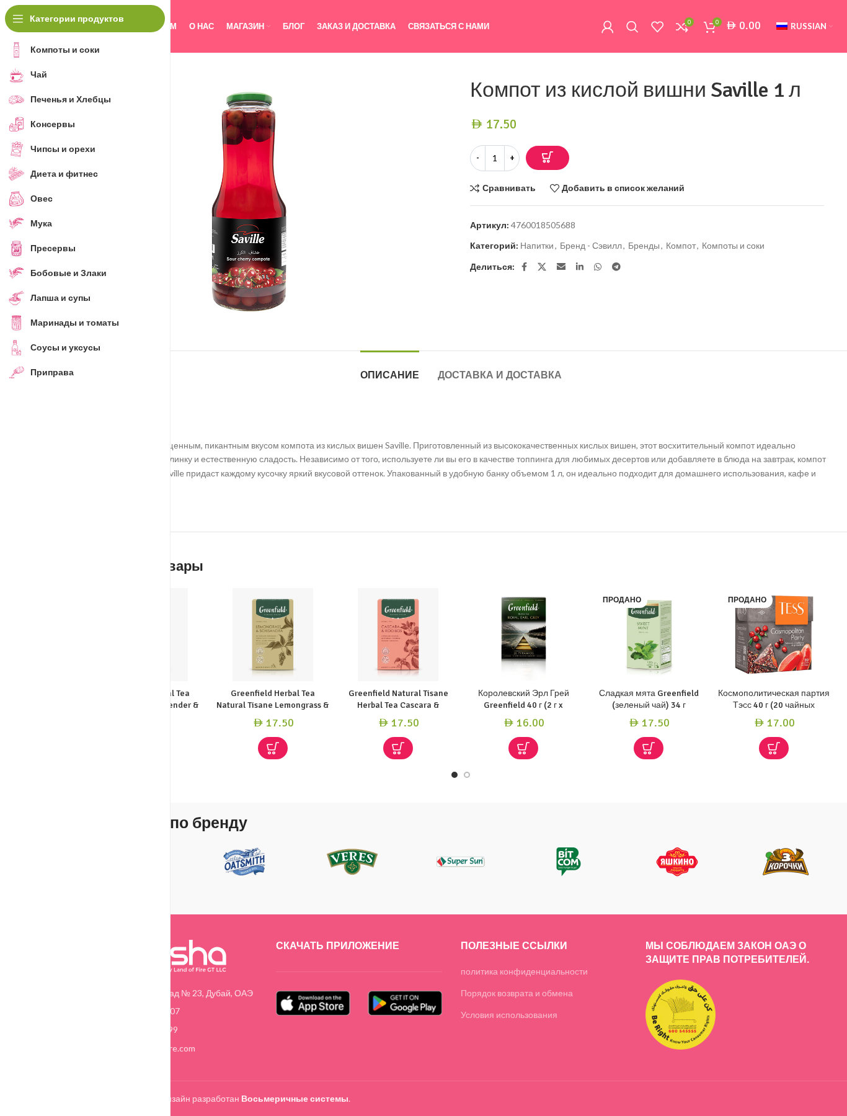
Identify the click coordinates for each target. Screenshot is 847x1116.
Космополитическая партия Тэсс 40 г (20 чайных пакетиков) (774, 705)
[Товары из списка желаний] (657, 26)
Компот (681, 245)
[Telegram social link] (616, 267)
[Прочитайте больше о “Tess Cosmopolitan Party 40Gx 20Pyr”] (774, 748)
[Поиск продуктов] (632, 26)
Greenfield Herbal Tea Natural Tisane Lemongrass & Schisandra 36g (272, 705)
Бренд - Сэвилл (591, 245)
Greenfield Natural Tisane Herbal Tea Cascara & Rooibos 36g (398, 705)
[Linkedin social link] (579, 267)
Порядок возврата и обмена (517, 993)
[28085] (547, 158)
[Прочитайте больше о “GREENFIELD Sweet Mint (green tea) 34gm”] (648, 748)
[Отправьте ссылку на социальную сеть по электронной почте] (561, 267)
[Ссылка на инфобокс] (245, 866)
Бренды (644, 245)
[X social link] (542, 267)
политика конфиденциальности (524, 971)
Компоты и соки (733, 245)
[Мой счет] (607, 26)
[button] (273, 748)
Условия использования (509, 1014)
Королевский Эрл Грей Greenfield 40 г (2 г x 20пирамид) (523, 705)
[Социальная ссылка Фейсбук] (524, 267)
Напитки (537, 245)
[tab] (389, 369)
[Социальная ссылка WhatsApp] (597, 267)
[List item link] (174, 1011)
